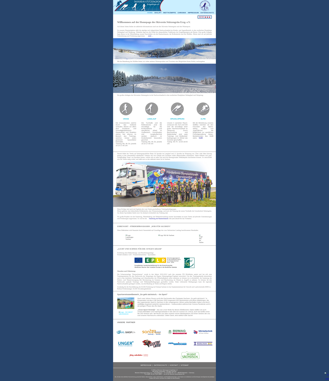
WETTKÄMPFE (169, 13)
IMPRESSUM (193, 13)
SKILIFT (158, 13)
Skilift (201, 138)
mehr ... (150, 36)
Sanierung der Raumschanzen (158, 218)
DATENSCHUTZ (207, 13)
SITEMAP (185, 365)
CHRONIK (182, 13)
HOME (150, 13)
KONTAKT (174, 365)
